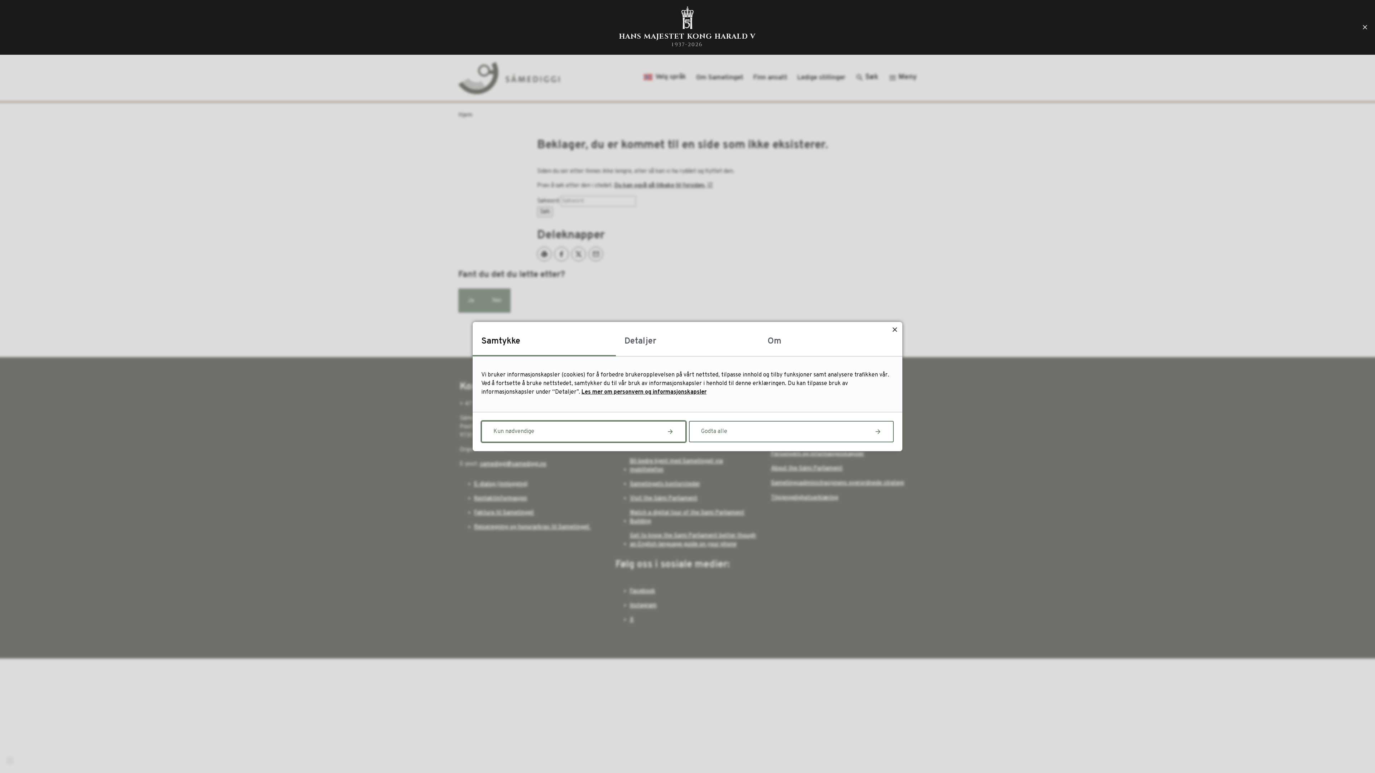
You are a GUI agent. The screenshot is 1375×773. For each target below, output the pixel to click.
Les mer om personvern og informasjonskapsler (644, 392)
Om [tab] (774, 341)
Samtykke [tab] (500, 341)
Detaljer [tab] (640, 341)
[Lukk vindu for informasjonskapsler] (894, 329)
